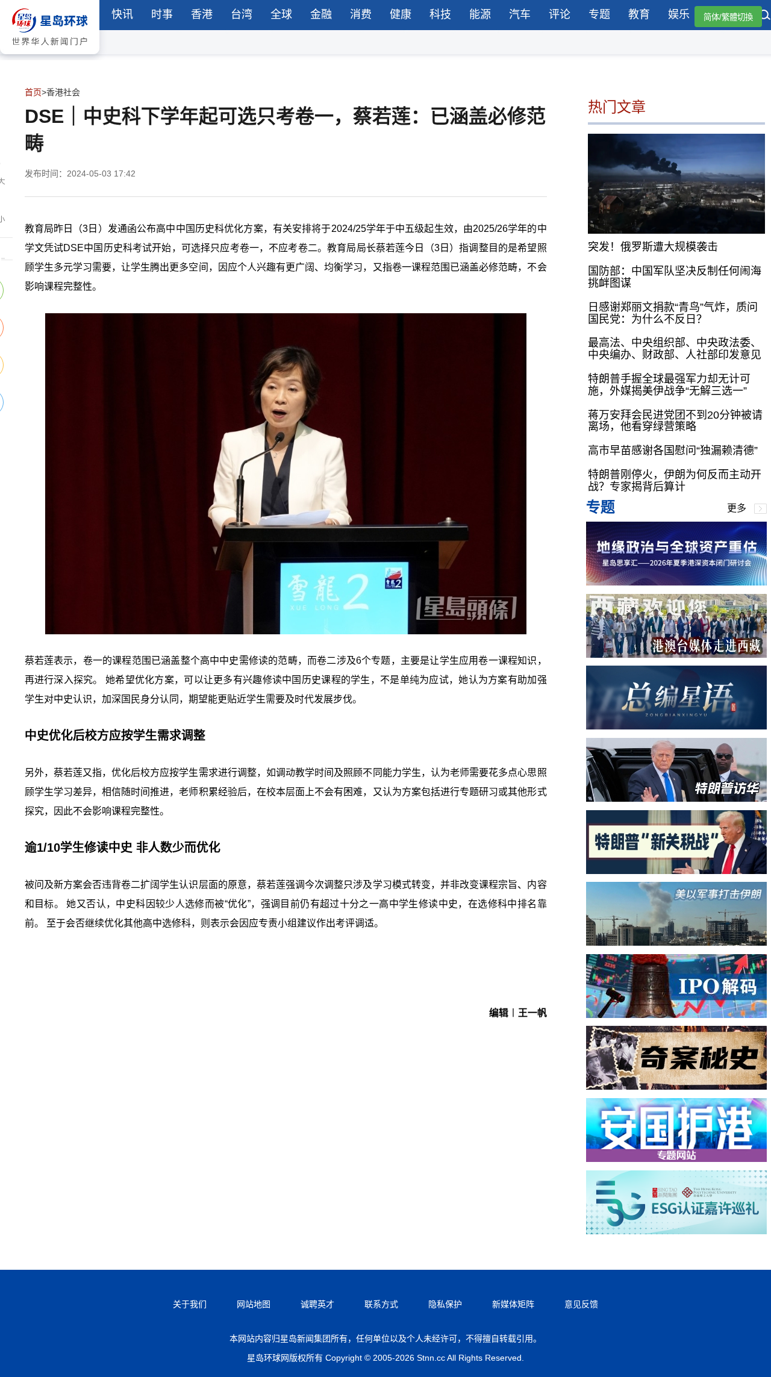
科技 (440, 14)
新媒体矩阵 (513, 1304)
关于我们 (190, 1304)
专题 (599, 14)
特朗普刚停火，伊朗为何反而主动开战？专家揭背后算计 (674, 481)
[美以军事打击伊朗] (676, 942)
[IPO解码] (676, 1015)
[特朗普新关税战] (676, 871)
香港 (202, 14)
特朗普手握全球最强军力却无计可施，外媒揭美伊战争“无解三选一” (669, 385)
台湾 (241, 14)
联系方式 (381, 1304)
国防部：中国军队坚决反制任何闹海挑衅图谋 (674, 277)
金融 (321, 14)
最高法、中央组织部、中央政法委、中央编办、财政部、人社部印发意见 (674, 349)
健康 (400, 14)
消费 (361, 14)
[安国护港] (676, 1159)
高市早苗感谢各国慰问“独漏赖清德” (673, 451)
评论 (559, 14)
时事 (162, 14)
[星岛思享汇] (676, 582)
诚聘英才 (317, 1304)
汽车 (520, 14)
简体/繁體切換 (728, 17)
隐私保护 (445, 1304)
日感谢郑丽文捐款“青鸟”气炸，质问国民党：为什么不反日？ (673, 313)
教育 (639, 14)
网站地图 (253, 1304)
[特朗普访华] (676, 798)
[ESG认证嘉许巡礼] (676, 1231)
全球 (281, 14)
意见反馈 (581, 1304)
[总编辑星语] (676, 726)
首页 (33, 92)
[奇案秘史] (676, 1086)
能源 (480, 14)
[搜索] (765, 16)
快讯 (122, 14)
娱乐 (679, 14)
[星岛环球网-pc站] (49, 57)
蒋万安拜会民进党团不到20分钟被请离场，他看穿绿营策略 (675, 421)
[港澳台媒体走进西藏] (676, 654)
